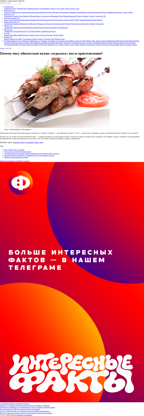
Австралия (13, 20)
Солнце (40, 39)
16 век (52, 8)
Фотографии (114, 45)
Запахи (103, 41)
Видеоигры (8, 16)
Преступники (66, 24)
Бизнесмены (14, 24)
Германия (33, 20)
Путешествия (9, 45)
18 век (62, 8)
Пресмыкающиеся (94, 12)
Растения (30, 45)
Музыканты (41, 24)
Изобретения (111, 41)
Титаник (99, 45)
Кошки (42, 12)
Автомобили (70, 41)
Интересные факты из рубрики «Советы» (15, 161)
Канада (66, 20)
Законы (98, 41)
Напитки (25, 35)
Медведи (49, 12)
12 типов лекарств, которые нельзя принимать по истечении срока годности (31, 153)
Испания (45, 20)
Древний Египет (10, 8)
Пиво (110, 43)
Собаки (130, 12)
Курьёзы (7, 43)
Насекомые (65, 12)
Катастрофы (128, 41)
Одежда (79, 16)
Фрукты (56, 35)
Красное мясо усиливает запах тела (28, 142)
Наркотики (59, 43)
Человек (45, 41)
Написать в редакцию (24, 415)
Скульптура (99, 16)
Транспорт (106, 45)
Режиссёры (75, 24)
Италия (51, 20)
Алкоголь (78, 41)
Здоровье (25, 41)
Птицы (104, 12)
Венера (6, 39)
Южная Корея (91, 20)
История (9, 7)
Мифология (38, 43)
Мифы (45, 43)
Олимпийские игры (78, 43)
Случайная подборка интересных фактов (15, 404)
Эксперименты (62, 27)
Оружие (89, 43)
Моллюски (56, 12)
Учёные (92, 24)
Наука (8, 26)
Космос (8, 37)
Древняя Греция (32, 8)
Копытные (36, 12)
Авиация (62, 41)
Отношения (96, 43)
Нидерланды (59, 20)
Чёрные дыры (60, 39)
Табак (77, 45)
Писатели (49, 24)
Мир (32, 43)
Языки (134, 45)
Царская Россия (20, 31)
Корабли (136, 41)
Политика (116, 43)
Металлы (22, 43)
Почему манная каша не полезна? (16, 157)
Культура (9, 14)
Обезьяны (72, 12)
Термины (82, 45)
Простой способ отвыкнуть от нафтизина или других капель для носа (29, 155)
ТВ (104, 16)
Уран (52, 39)
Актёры (7, 24)
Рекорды (37, 45)
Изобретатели (24, 24)
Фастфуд (50, 35)
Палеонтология (43, 27)
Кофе (20, 35)
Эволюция (53, 27)
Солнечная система (30, 39)
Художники (99, 24)
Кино (21, 16)
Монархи (33, 24)
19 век (67, 8)
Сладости (43, 35)
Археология (8, 27)
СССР (28, 31)
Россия (8, 29)
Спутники (46, 39)
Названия (51, 43)
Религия (43, 45)
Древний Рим (21, 8)
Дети (93, 41)
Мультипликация (69, 16)
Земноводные (16, 12)
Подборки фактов (12, 41)
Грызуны (7, 12)
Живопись (55, 16)
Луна (16, 39)
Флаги (6, 20)
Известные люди (12, 22)
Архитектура (46, 16)
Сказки (91, 16)
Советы (66, 45)
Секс (56, 45)
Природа (123, 43)
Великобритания (23, 20)
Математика (17, 27)
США (77, 20)
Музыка (33, 16)
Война (89, 41)
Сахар (37, 35)
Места (28, 43)
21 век (77, 8)
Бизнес (54, 41)
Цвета (122, 45)
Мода (61, 16)
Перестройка (35, 31)
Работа (16, 45)
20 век (72, 8)
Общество (67, 43)
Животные (9, 10)
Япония (99, 20)
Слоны (124, 12)
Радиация (23, 45)
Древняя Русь (9, 31)
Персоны (104, 43)
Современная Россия (48, 31)
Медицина (14, 43)
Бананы (7, 35)
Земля (12, 39)
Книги (38, 16)
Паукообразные (82, 12)
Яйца (61, 35)
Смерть (60, 45)
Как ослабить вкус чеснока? (14, 150)
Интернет (120, 41)
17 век (57, 8)
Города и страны (12, 18)
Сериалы (85, 16)
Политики (57, 24)
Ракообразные (112, 12)
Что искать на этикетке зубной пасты (17, 152)
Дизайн (15, 16)
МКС (20, 39)
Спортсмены (84, 24)
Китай (72, 20)
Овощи (31, 35)
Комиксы (26, 16)
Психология (131, 43)
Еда (6, 33)
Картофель (14, 35)
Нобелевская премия (29, 27)
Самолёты (50, 45)
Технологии (90, 45)
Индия (39, 20)
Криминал (35, 41)
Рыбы (119, 12)
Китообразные (26, 12)
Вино (84, 41)
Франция (82, 20)
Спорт (72, 45)
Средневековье (44, 8)
